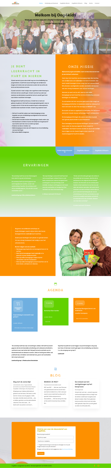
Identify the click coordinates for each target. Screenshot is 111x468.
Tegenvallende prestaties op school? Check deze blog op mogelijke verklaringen (24, 386)
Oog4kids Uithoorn (77, 3)
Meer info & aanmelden (82, 318)
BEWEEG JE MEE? (51, 382)
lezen (22, 384)
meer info (47, 321)
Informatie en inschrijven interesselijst (23, 328)
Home (41, 3)
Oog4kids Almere (65, 3)
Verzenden (41, 453)
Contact (97, 3)
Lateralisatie (16, 384)
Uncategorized (30, 388)
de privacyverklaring (67, 449)
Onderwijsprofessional (64, 151)
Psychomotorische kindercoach (52, 384)
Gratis (91, 3)
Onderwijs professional (51, 3)
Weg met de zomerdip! (22, 382)
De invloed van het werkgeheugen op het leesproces (83, 384)
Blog (86, 3)
